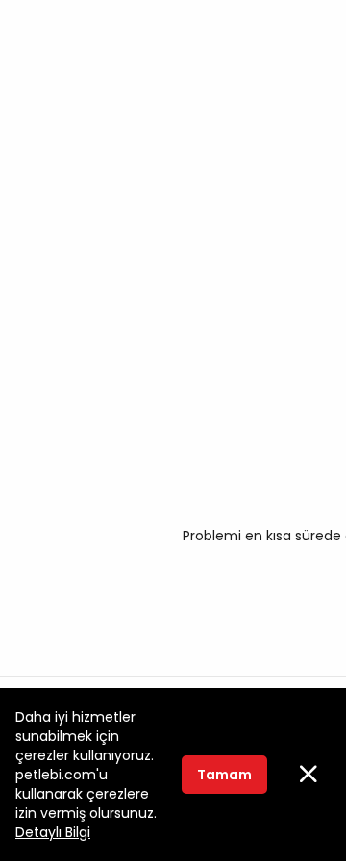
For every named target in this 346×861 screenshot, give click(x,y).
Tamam (224, 774)
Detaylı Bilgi (52, 832)
